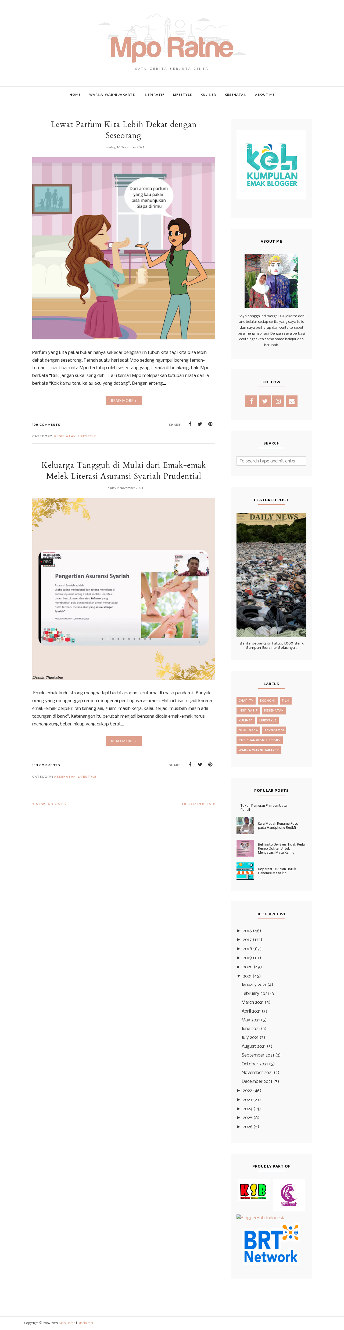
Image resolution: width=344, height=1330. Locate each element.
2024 (247, 1109)
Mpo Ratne (67, 1323)
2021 (247, 976)
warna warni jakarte (259, 750)
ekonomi (267, 700)
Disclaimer (86, 1323)
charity (246, 700)
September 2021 (258, 1055)
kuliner (246, 720)
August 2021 (254, 1046)
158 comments (46, 765)
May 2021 (251, 1020)
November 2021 (257, 1072)
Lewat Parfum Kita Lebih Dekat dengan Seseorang (124, 130)
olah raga (248, 730)
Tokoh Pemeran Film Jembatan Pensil (265, 807)
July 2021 (250, 1037)
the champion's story (260, 740)
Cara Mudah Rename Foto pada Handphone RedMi (278, 825)
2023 (247, 1099)
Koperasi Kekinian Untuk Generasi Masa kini (277, 871)
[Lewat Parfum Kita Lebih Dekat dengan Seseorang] (123, 338)
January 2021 (254, 984)
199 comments (46, 425)
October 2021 (255, 1064)
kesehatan (65, 436)
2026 (247, 1126)
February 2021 (255, 993)
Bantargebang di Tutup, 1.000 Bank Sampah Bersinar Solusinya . (271, 645)
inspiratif (248, 710)
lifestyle (87, 436)
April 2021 (251, 1011)
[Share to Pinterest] (210, 424)
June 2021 (251, 1028)
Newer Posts (51, 804)
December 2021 (257, 1081)
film (285, 700)
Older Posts (197, 804)
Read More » (124, 400)
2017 (247, 939)
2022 (247, 1090)
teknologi (274, 730)
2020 (248, 967)
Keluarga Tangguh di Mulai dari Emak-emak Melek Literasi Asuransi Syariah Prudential (123, 471)
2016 (247, 930)
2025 (247, 1117)
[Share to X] (200, 424)
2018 (247, 948)
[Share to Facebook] (190, 424)
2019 (247, 958)
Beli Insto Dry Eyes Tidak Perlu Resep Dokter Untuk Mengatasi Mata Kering (281, 848)
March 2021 (253, 1002)
